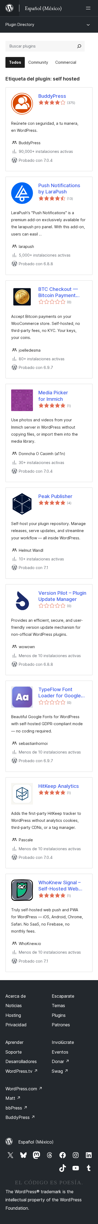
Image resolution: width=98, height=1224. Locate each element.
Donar (60, 1061)
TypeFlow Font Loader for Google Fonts (59, 693)
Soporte (13, 1052)
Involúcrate (63, 1042)
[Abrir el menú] (89, 8)
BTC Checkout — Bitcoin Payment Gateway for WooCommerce (58, 292)
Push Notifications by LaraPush (59, 188)
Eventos (60, 1052)
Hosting (13, 1015)
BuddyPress (52, 96)
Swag (60, 1071)
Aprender (14, 1042)
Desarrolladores (21, 1061)
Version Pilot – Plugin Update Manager (62, 596)
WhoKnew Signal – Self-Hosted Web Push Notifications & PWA (61, 886)
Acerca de (15, 996)
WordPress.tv (21, 1071)
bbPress (16, 1108)
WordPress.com (23, 1088)
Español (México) (36, 1142)
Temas (58, 1005)
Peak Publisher (55, 496)
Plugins (59, 1015)
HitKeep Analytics (58, 786)
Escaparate (63, 996)
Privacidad (16, 1024)
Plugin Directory (19, 24)
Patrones (61, 1024)
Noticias (13, 1005)
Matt (13, 1098)
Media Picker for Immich (53, 396)
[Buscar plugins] (79, 46)
